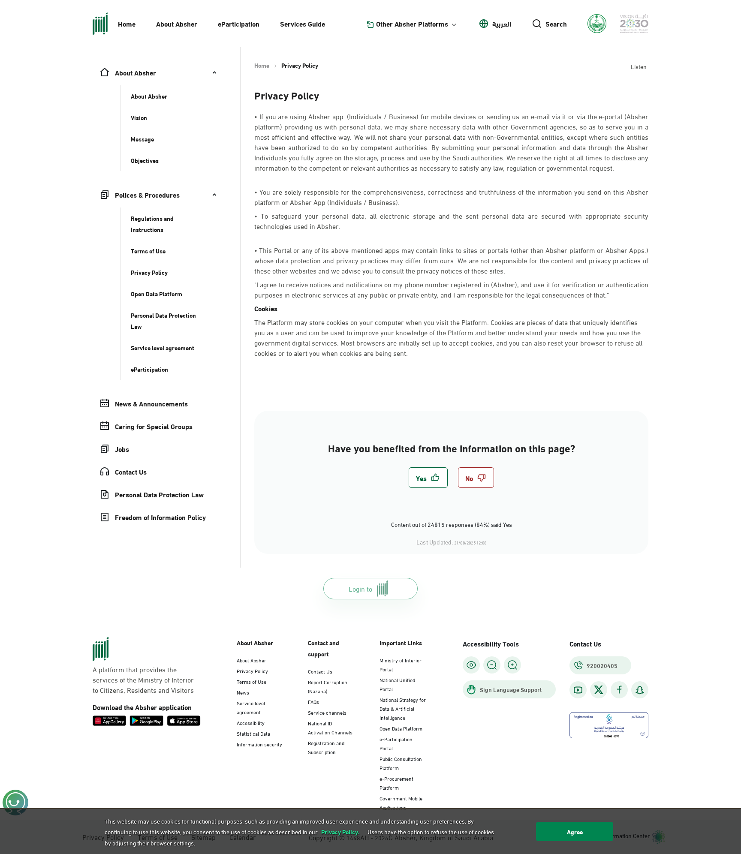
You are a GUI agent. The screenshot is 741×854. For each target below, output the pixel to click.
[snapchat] (640, 690)
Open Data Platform (401, 728)
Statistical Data (253, 733)
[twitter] (598, 690)
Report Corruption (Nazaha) (327, 686)
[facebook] (619, 690)
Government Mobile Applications (401, 802)
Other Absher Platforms (412, 23)
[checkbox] (428, 477)
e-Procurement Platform (396, 782)
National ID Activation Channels (330, 727)
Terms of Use (251, 681)
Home (127, 23)
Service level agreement (251, 707)
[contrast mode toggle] (471, 665)
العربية (501, 23)
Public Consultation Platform (401, 763)
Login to (360, 588)
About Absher (176, 23)
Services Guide (302, 23)
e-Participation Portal (396, 743)
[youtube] (578, 690)
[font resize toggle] (492, 665)
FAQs (313, 701)
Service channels (327, 712)
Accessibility (251, 722)
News (243, 692)
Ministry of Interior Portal (401, 664)
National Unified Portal (397, 684)
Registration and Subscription (326, 747)
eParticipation (238, 23)
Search (556, 23)
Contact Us (320, 671)
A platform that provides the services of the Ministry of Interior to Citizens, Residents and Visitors (143, 679)
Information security (259, 744)
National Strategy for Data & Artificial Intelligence (403, 708)
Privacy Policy (252, 670)
